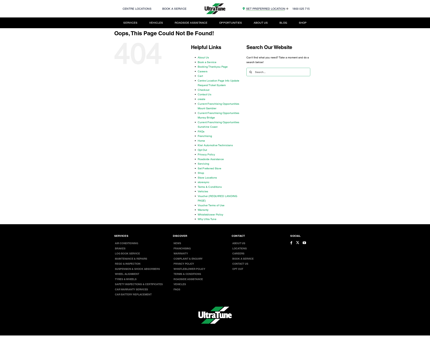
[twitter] (297, 242)
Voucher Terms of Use (211, 205)
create (201, 99)
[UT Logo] (215, 4)
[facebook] (291, 243)
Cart (200, 76)
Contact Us (204, 94)
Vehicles (203, 191)
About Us (203, 57)
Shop (201, 173)
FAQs (201, 131)
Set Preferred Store (209, 168)
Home (201, 140)
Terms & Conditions (210, 186)
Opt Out (202, 150)
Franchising (205, 136)
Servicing (203, 163)
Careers (203, 71)
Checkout (203, 89)
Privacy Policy (206, 154)
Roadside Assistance (211, 159)
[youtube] (304, 243)
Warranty (203, 209)
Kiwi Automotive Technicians (215, 145)
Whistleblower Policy (210, 214)
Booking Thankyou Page (213, 66)
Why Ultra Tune (207, 219)
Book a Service (207, 62)
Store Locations (207, 177)
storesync (203, 182)
